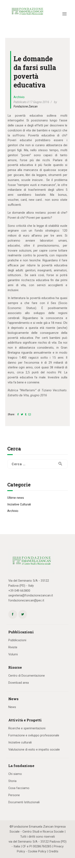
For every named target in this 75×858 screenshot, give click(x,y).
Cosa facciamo (18, 788)
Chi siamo (15, 774)
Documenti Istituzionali (24, 802)
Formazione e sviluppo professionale (33, 735)
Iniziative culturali (20, 742)
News (12, 707)
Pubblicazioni (17, 640)
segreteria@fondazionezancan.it (30, 595)
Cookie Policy (37, 851)
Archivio (19, 97)
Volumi (13, 654)
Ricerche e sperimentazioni (26, 728)
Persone (14, 795)
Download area (18, 683)
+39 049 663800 (19, 590)
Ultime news (15, 498)
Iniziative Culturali (19, 504)
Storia (12, 781)
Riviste (12, 647)
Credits (53, 851)
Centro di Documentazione (26, 675)
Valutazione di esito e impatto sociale (34, 749)
